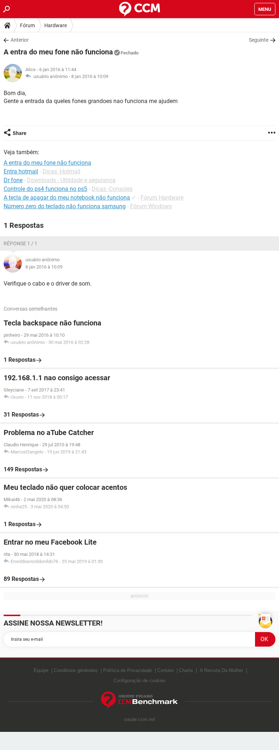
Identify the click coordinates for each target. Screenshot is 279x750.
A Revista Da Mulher (221, 670)
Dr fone (13, 180)
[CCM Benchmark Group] (139, 700)
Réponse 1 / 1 (20, 243)
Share (20, 133)
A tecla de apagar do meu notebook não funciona (67, 197)
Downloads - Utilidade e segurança (71, 180)
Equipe (41, 670)
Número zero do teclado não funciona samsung (65, 206)
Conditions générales (76, 670)
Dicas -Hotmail (61, 171)
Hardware (55, 25)
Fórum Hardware (162, 197)
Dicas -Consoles (112, 188)
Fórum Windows (151, 206)
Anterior (20, 40)
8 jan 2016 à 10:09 (89, 76)
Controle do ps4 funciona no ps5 (45, 188)
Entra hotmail (21, 171)
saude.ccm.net (139, 719)
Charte (186, 670)
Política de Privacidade (127, 670)
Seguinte (258, 40)
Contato (165, 670)
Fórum (27, 25)
